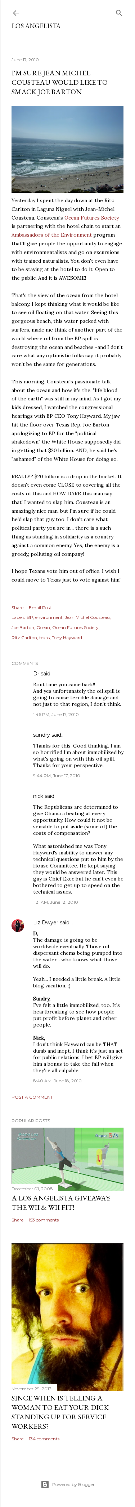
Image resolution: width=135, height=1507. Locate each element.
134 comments (44, 1438)
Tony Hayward (67, 637)
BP (30, 617)
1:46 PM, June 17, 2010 (56, 714)
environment (49, 617)
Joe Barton (23, 627)
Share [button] (17, 607)
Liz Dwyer (45, 922)
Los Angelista (36, 26)
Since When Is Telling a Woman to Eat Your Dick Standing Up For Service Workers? (60, 1412)
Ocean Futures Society (91, 218)
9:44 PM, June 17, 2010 (56, 775)
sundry (41, 735)
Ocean (43, 627)
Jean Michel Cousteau (87, 617)
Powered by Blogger (73, 1484)
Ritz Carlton (24, 637)
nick (38, 796)
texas (44, 637)
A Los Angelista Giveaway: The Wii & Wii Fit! (61, 1202)
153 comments (44, 1220)
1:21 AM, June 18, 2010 (55, 902)
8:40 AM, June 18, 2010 (57, 1080)
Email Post (40, 607)
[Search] (119, 11)
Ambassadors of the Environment (52, 235)
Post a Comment (32, 1097)
